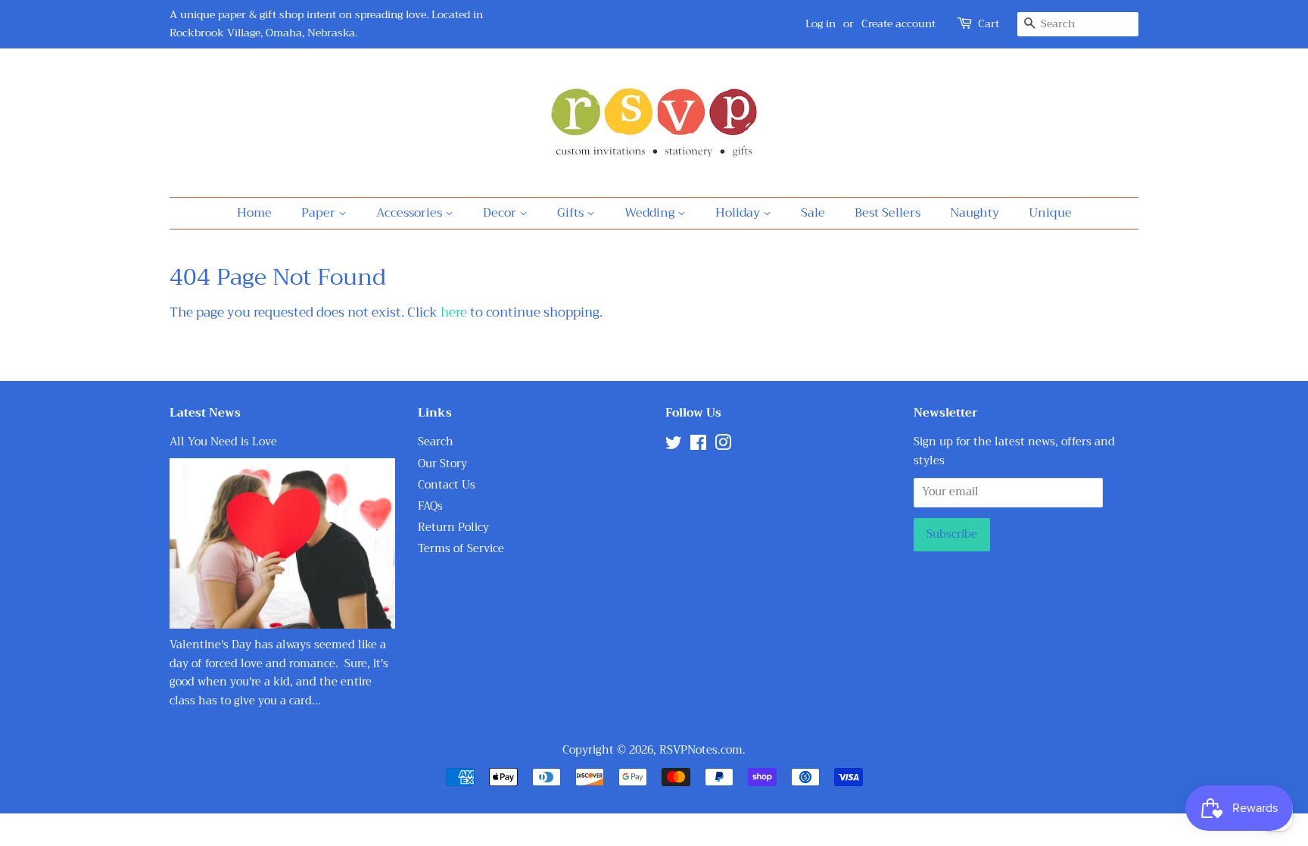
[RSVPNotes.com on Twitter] (673, 445)
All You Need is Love (223, 441)
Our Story (442, 463)
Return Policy (453, 527)
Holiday (739, 212)
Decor (501, 212)
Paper (319, 212)
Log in (820, 23)
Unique (1050, 212)
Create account (898, 23)
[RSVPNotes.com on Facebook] (698, 445)
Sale (813, 212)
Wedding (650, 212)
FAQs (430, 506)
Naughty (974, 212)
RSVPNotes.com (701, 750)
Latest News (205, 413)
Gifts (572, 212)
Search (435, 441)
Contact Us (446, 485)
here (454, 312)
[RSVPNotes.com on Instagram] (723, 445)
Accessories (410, 212)
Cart (988, 24)
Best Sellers (887, 212)
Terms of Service (461, 548)
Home (254, 212)
